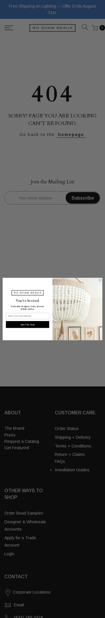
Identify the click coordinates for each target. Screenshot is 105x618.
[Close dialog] (100, 280)
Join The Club (27, 324)
